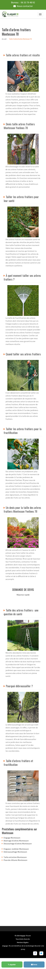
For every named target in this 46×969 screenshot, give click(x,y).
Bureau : (23, 2)
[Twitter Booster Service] (41, 953)
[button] (39, 962)
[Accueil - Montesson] (10, 13)
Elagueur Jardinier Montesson (16, 849)
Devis (35, 964)
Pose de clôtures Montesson (15, 860)
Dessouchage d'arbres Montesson (18, 843)
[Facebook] (35, 953)
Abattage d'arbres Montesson (16, 840)
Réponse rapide (23, 594)
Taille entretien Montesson (15, 857)
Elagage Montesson (12, 838)
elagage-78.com (25, 936)
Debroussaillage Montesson (15, 852)
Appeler (12, 964)
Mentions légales (22, 942)
